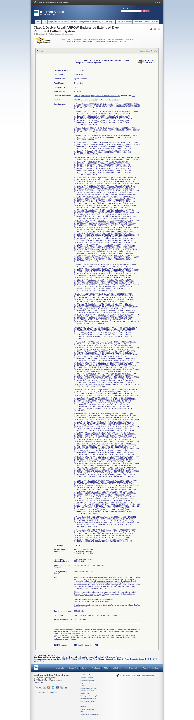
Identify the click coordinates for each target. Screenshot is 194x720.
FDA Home (40, 34)
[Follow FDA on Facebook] (57, 688)
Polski (127, 659)
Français (120, 659)
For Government (39, 692)
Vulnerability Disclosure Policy (91, 714)
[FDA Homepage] (36, 669)
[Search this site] (145, 12)
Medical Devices (54, 34)
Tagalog (89, 659)
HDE (113, 39)
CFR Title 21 (70, 41)
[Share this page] (155, 30)
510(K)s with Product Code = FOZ (86, 645)
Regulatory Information (88, 683)
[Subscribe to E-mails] (44, 688)
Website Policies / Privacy (151, 668)
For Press (53, 692)
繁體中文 (67, 659)
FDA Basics (96, 668)
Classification (120, 39)
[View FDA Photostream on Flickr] (66, 688)
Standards (129, 39)
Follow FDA (125, 8)
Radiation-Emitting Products (83, 41)
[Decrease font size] (155, 2)
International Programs (88, 690)
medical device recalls (75, 633)
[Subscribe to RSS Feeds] (49, 688)
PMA (108, 39)
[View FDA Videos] (62, 688)
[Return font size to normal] (157, 2)
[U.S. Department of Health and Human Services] (51, 3)
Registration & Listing (80, 39)
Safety (83, 685)
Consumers (84, 704)
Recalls (102, 39)
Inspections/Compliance (88, 698)
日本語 (154, 659)
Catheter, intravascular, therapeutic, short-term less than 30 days (97, 96)
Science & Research (87, 680)
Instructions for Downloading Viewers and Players (103, 657)
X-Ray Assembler (99, 41)
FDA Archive (85, 711)
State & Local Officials (88, 701)
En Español (135, 8)
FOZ (133, 96)
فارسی (36, 661)
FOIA (106, 668)
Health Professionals (87, 709)
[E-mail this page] (159, 30)
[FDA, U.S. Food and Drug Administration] (49, 16)
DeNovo (69, 39)
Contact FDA (73, 668)
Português (134, 659)
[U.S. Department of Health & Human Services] (134, 676)
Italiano (141, 659)
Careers (84, 668)
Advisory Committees (87, 677)
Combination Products (88, 675)
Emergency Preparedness (89, 688)
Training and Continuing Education (92, 696)
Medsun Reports (112, 41)
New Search (41, 51)
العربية (102, 659)
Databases (69, 34)
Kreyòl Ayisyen (111, 659)
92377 (76, 87)
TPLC (125, 41)
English (42, 661)
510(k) (63, 39)
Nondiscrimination (132, 668)
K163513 (77, 91)
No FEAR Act (116, 668)
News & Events (85, 693)
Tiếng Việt (75, 659)
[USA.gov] (38, 688)
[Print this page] (151, 30)
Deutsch (148, 659)
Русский (96, 659)
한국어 (82, 659)
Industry (83, 706)
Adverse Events (93, 39)
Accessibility (60, 668)
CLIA (120, 41)
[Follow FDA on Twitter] (53, 688)
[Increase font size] (159, 2)
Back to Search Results (148, 51)
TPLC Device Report (81, 619)
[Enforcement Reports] (146, 63)
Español (60, 659)
